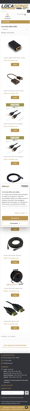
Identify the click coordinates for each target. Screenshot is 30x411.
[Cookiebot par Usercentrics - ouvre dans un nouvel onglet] (21, 186)
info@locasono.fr (8, 363)
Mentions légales (5, 409)
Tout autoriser (15, 218)
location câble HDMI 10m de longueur (13, 156)
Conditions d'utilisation (17, 409)
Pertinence (15, 29)
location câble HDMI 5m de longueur (13, 123)
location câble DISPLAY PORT (11, 321)
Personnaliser (14, 223)
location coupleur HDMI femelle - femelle (14, 58)
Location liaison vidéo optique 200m (13, 288)
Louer (15, 64)
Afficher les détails (20, 213)
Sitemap (27, 409)
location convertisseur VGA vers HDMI (13, 91)
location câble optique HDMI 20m (12, 255)
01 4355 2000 (7, 360)
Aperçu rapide (15, 46)
